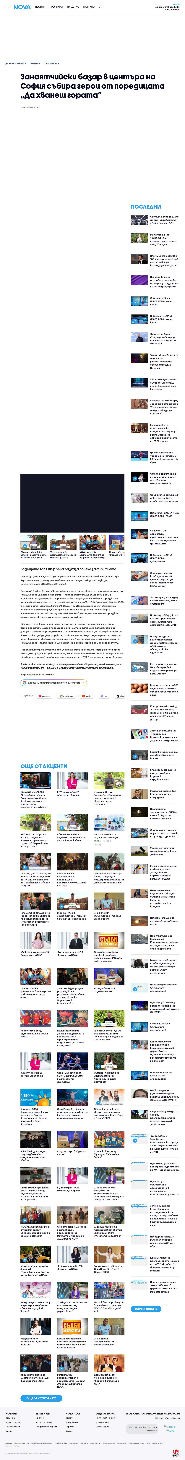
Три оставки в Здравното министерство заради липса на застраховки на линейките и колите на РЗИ (164, 1144)
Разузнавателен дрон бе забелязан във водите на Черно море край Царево (163, 669)
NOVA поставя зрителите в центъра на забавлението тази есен (35, 993)
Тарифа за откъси (60, 1443)
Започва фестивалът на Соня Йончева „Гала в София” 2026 (109, 1269)
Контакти (84, 1443)
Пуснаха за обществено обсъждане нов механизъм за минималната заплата (164, 1187)
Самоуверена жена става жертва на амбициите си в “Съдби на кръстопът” (108, 956)
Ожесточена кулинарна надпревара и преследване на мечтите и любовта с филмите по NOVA (72, 1232)
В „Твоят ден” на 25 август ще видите (31, 1074)
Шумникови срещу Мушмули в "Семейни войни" (106, 1154)
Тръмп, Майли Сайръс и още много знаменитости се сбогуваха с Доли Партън (164, 361)
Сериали (70, 1426)
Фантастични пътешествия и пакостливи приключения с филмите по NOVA (71, 879)
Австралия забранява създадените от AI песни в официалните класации (163, 384)
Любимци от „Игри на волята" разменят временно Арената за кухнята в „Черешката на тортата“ (34, 840)
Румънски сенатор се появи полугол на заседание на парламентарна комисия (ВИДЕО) (163, 872)
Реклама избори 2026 (21, 1443)
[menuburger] (7, 6)
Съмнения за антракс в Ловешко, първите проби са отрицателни (164, 498)
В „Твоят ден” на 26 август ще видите (68, 793)
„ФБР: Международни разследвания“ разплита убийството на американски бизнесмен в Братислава (71, 996)
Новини (40, 6)
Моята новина (13, 1426)
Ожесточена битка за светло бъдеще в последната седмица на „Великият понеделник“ (109, 878)
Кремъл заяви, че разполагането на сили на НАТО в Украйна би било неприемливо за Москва (164, 1264)
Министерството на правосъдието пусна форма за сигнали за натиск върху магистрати (163, 966)
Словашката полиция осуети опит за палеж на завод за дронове (164, 833)
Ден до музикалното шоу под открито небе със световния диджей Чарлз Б (35, 1307)
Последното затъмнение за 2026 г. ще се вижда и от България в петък (163, 814)
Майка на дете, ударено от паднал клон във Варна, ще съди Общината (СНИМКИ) (164, 1095)
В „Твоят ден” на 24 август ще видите (68, 1189)
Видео (9, 1431)
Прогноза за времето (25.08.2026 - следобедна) (163, 987)
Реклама (8, 1443)
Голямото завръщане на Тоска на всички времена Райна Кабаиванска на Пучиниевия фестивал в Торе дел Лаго (35, 918)
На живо (89, 6)
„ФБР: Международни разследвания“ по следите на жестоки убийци (33, 1155)
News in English (102, 1426)
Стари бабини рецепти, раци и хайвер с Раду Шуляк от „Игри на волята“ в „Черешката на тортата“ (35, 1193)
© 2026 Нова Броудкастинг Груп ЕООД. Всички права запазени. (27, 1453)
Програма (56, 6)
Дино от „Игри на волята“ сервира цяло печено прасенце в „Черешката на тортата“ (107, 798)
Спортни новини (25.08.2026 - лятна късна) (161, 301)
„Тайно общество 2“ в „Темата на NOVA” (70, 1267)
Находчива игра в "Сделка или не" (104, 990)
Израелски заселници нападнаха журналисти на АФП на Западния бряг (164, 1166)
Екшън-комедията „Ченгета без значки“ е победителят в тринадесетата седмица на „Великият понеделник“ (70, 1038)
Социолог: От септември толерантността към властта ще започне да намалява (164, 537)
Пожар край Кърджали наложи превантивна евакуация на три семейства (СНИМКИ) (164, 620)
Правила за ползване (136, 1443)
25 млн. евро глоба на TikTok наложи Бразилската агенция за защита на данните (164, 735)
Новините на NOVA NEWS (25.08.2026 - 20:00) (164, 514)
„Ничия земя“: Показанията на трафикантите (104, 1341)
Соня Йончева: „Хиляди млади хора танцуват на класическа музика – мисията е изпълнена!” (72, 1113)
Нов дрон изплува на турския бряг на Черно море (164, 921)
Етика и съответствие (154, 1443)
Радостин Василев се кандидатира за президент (163, 794)
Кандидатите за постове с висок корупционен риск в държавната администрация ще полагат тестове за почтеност (163, 1051)
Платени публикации (12, 1446)
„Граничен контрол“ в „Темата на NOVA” (70, 953)
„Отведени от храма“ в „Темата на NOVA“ (34, 953)
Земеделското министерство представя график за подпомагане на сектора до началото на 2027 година (163, 433)
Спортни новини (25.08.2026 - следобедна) (160, 1026)
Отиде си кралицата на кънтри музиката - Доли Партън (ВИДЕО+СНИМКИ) (163, 478)
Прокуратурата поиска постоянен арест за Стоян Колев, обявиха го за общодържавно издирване (164, 644)
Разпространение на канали (41, 1443)
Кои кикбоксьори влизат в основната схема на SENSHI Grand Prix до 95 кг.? (109, 1307)
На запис (73, 6)
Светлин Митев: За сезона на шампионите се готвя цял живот (71, 837)
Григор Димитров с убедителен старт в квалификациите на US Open (164, 457)
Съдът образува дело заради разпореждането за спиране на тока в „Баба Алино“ (163, 1118)
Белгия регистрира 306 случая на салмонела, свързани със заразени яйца (164, 690)
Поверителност (109, 1443)
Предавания (72, 1422)
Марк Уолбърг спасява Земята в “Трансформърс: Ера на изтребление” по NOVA (34, 1270)
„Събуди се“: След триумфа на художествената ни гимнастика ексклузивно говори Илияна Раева (109, 1193)
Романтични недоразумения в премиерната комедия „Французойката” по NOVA (71, 1380)
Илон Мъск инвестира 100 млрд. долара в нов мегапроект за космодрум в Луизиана (164, 260)
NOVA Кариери (103, 1422)
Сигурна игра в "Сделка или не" (71, 1153)
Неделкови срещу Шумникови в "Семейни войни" (34, 1033)
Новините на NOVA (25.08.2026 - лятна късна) (161, 319)
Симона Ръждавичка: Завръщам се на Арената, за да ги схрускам (106, 1077)
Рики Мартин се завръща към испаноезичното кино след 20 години (163, 239)
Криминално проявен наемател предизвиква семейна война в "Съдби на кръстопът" (71, 1343)
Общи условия (95, 1443)
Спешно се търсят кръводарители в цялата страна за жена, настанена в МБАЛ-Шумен (161, 579)
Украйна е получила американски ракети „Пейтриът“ (163, 851)
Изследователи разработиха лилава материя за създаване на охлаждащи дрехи (164, 282)
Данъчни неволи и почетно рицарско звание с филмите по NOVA (106, 1379)
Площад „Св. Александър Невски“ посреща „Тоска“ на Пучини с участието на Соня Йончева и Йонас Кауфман (35, 879)
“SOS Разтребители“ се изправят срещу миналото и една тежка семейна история (35, 1231)
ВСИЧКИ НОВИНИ (146, 1308)
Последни (10, 1418)
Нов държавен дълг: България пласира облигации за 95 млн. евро (162, 1241)
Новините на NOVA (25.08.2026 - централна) (161, 558)
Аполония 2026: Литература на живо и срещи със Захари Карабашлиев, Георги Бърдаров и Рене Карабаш (34, 1116)
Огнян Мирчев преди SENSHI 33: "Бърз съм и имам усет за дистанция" (70, 1077)
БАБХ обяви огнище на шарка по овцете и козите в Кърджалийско (163, 774)
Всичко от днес (13, 1422)
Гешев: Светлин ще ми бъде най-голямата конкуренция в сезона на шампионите (109, 1035)
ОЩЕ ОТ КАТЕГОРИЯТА (41, 1398)
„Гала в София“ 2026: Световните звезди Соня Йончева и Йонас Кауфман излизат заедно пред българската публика (33, 799)
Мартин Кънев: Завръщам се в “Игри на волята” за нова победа (71, 915)
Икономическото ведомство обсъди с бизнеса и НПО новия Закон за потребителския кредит (163, 898)
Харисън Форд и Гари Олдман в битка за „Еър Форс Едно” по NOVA (34, 1377)
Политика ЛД (121, 1443)
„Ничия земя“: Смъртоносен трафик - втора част (108, 915)
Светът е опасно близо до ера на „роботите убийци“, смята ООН (164, 219)
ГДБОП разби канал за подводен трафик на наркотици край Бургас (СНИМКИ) (164, 1007)
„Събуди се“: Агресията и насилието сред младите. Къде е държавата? (72, 1307)
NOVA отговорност (105, 1418)
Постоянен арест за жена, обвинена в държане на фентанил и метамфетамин (164, 1287)
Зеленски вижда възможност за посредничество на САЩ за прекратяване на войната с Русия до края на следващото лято (164, 1215)
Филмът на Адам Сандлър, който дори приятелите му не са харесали (163, 339)
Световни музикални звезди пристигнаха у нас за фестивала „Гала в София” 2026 (108, 1113)
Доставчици (73, 1443)
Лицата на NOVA (44, 1422)
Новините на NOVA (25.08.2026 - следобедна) (161, 1075)
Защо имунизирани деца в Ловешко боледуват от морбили (164, 600)
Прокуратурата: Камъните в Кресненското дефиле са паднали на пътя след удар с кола (164, 942)
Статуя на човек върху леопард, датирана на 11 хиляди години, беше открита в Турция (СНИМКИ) (164, 407)
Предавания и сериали (47, 1426)
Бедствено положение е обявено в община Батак (164, 755)
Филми (69, 1431)
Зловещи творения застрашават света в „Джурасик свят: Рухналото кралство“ (108, 1231)
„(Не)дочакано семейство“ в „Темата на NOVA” (34, 1341)
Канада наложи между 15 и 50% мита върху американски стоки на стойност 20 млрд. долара (164, 712)
